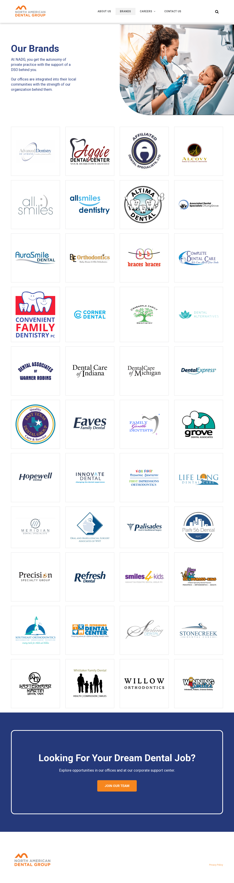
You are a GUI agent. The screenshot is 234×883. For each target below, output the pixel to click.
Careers (146, 11)
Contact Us (172, 11)
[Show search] (216, 11)
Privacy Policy (216, 865)
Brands (125, 11)
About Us (104, 11)
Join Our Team (117, 786)
